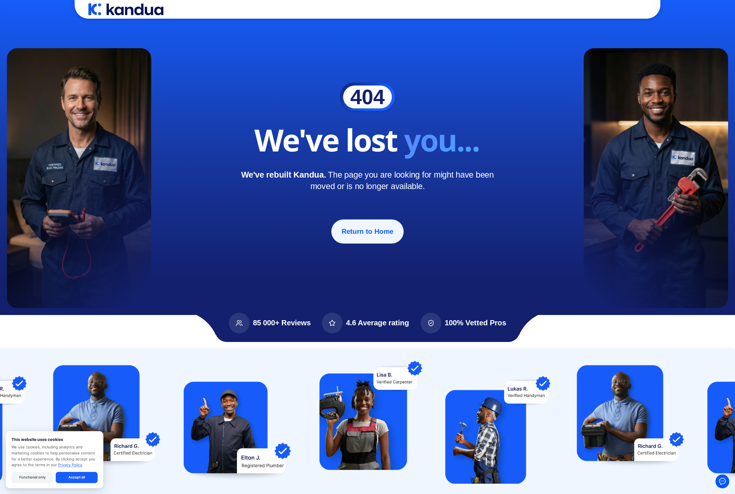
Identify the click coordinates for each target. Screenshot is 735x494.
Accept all (76, 477)
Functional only (32, 477)
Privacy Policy (70, 464)
